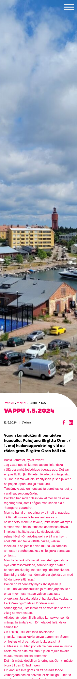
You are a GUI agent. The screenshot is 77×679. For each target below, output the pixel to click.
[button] (69, 7)
